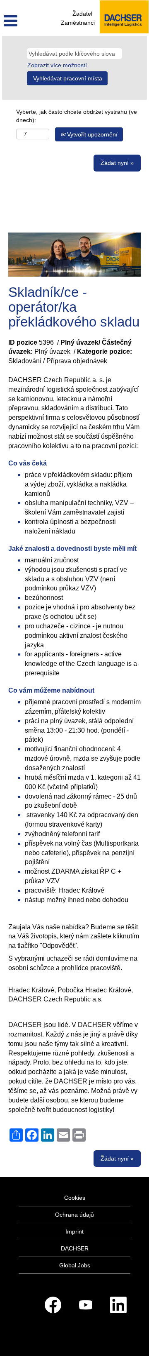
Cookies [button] (74, 1197)
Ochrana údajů (74, 1214)
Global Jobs (74, 1265)
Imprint (74, 1231)
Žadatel (82, 13)
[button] (25, 21)
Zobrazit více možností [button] (57, 65)
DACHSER (75, 1248)
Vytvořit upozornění (91, 134)
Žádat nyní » (117, 163)
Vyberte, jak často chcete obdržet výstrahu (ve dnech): (76, 115)
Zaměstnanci (78, 22)
